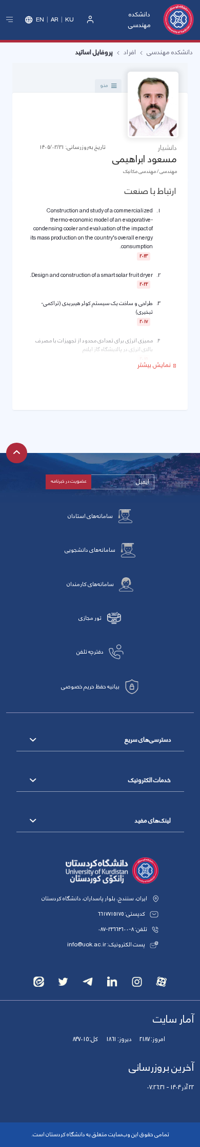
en (40, 20)
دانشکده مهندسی (139, 19)
